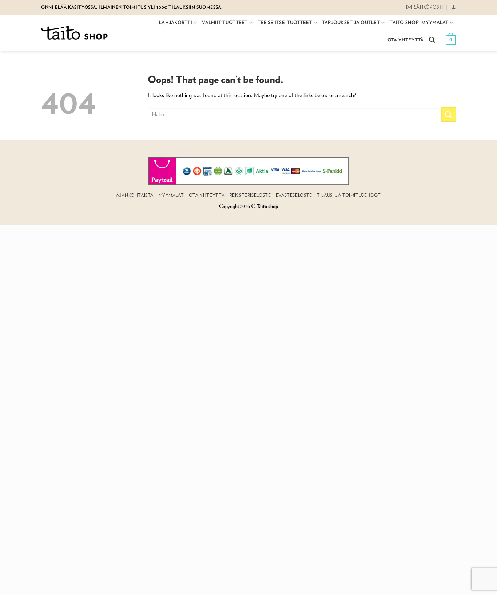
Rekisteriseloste (250, 195)
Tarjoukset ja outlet (351, 22)
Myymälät (171, 195)
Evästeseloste (294, 195)
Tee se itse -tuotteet (285, 22)
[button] (453, 7)
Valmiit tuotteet (224, 22)
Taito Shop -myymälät (419, 22)
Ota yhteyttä (405, 40)
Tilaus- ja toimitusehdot (349, 195)
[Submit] (448, 114)
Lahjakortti (175, 22)
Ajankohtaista (135, 195)
